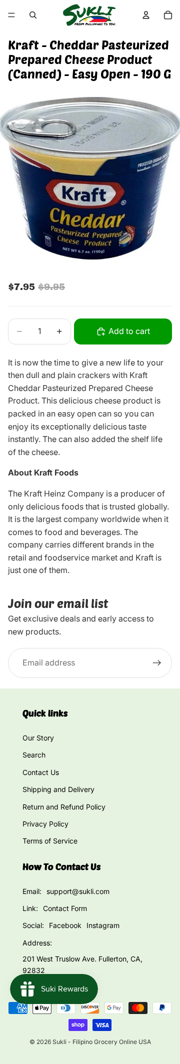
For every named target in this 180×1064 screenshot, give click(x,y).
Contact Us (40, 772)
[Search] (33, 15)
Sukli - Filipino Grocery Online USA (101, 1042)
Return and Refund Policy (64, 806)
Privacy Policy (45, 824)
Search (34, 754)
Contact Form (65, 908)
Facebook (65, 925)
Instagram (103, 925)
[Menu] (11, 15)
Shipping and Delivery (58, 789)
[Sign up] (157, 663)
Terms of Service (50, 840)
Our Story (38, 738)
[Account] (146, 15)
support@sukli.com (78, 891)
